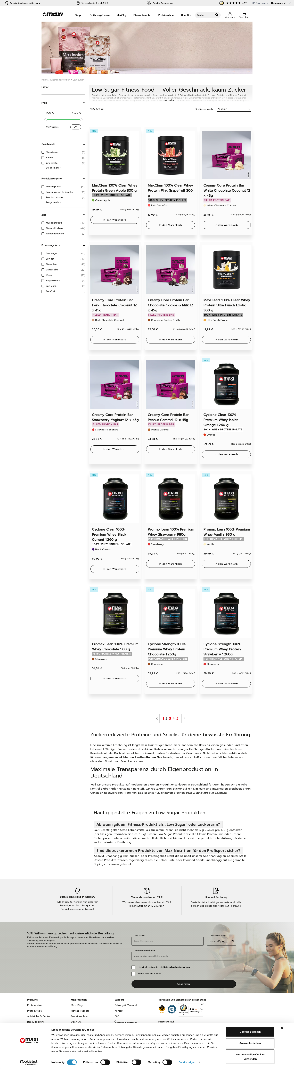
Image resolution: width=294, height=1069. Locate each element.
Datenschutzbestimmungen (177, 967)
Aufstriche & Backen (39, 1016)
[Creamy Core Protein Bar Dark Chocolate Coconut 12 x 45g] (114, 269)
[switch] (105, 1062)
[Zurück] (157, 718)
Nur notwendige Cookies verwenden (250, 1056)
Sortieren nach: (204, 109)
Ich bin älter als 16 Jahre (149, 973)
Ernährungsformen (100, 15)
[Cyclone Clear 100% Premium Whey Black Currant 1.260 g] (114, 498)
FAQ (117, 1016)
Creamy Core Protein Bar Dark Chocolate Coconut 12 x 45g (114, 305)
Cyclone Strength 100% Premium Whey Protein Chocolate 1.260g (167, 649)
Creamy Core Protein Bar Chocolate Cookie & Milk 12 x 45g (170, 305)
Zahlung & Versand (126, 1005)
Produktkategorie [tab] (52, 178)
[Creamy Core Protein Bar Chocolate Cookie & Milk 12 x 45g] (170, 269)
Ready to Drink (35, 1022)
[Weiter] (184, 718)
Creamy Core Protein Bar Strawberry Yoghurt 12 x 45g (115, 417)
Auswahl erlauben (250, 1043)
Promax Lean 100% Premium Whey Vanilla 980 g (226, 532)
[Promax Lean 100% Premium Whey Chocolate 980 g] (114, 613)
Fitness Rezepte (142, 15)
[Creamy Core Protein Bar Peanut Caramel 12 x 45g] (170, 384)
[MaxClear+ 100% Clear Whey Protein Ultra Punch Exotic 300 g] (226, 269)
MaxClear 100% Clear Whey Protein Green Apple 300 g (114, 188)
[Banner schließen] (282, 1028)
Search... (208, 15)
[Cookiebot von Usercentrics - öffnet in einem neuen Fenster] (29, 1062)
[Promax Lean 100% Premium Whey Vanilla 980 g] (226, 498)
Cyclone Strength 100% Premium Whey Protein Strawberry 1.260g (222, 649)
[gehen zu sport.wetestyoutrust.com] (161, 1008)
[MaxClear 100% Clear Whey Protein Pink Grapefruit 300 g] (170, 155)
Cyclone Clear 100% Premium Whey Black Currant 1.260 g (109, 534)
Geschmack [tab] (48, 144)
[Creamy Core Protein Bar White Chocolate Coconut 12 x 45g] (226, 155)
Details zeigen (186, 1062)
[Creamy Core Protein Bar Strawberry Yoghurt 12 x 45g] (114, 384)
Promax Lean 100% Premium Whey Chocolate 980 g (115, 646)
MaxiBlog (122, 15)
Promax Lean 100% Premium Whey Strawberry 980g (171, 532)
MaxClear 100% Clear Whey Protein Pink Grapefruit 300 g (170, 190)
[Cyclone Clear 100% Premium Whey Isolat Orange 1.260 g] (226, 384)
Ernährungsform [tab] (51, 245)
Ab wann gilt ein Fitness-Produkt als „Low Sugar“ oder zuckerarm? (158, 824)
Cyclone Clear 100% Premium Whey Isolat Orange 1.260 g (220, 419)
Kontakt (119, 1011)
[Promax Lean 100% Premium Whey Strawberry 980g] (170, 498)
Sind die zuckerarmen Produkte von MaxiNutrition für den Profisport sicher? (168, 850)
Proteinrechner (166, 15)
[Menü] (202, 1005)
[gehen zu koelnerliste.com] (172, 1008)
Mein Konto (230, 15)
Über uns (76, 1022)
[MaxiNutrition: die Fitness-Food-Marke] (52, 15)
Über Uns (186, 15)
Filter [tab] (45, 87)
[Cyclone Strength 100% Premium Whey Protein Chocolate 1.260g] (170, 613)
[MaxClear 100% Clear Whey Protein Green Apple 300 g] (114, 155)
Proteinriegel (34, 1011)
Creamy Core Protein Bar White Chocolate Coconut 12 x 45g (226, 190)
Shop (78, 15)
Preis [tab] (44, 103)
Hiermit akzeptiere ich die (164, 967)
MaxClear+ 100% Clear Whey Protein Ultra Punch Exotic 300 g (226, 305)
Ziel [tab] (44, 215)
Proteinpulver (35, 1005)
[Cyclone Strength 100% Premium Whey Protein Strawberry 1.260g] (226, 613)
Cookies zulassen (250, 1031)
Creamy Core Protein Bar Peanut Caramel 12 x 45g (168, 417)
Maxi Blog (77, 1005)
